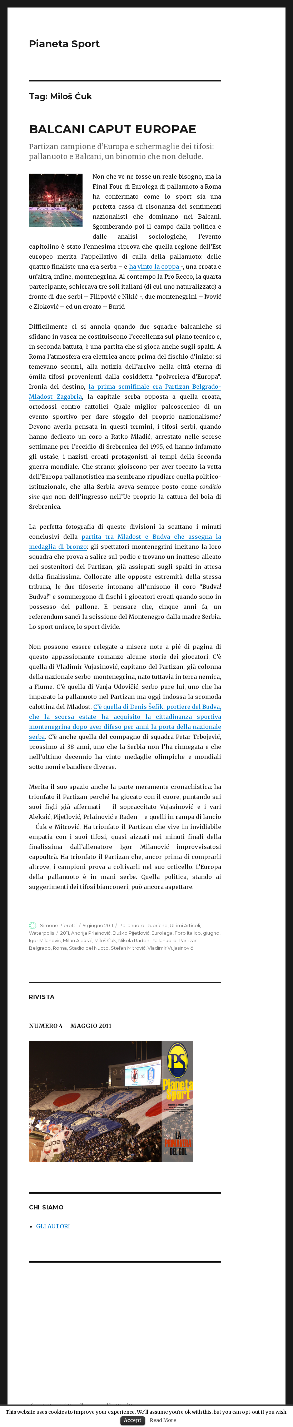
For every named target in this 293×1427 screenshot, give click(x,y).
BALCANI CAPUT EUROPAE (113, 129)
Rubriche (157, 925)
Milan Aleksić (77, 940)
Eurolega (162, 933)
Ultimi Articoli (185, 925)
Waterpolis (41, 933)
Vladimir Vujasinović (170, 948)
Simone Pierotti (58, 925)
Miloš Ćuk (105, 940)
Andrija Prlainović (90, 933)
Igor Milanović (45, 940)
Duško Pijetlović (131, 933)
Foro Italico (188, 933)
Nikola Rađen (133, 940)
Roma (60, 948)
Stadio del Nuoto (89, 948)
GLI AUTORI (53, 1226)
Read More (163, 1420)
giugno (211, 933)
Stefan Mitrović (128, 948)
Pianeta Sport (64, 44)
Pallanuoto (131, 925)
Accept (132, 1420)
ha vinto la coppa (155, 266)
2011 (64, 933)
